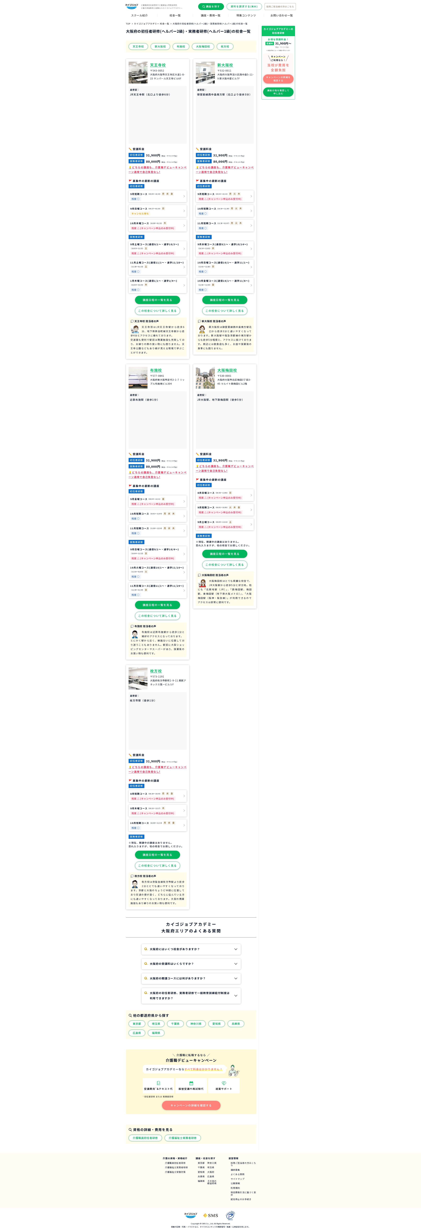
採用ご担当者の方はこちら (280, 6)
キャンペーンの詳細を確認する (191, 1105)
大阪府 (210, 1172)
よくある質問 (238, 1174)
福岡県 (156, 1033)
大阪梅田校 (203, 46)
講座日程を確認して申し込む (278, 92)
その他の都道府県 (212, 1182)
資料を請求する (244, 6)
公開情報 (235, 1183)
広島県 (137, 1033)
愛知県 (216, 1024)
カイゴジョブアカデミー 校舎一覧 (151, 23)
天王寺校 (138, 46)
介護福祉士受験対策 (175, 1172)
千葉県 (175, 1024)
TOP (128, 23)
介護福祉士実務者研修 (183, 1138)
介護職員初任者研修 (145, 1138)
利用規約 (235, 1188)
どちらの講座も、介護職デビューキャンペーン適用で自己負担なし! (158, 170)
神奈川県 (196, 1024)
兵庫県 (236, 1024)
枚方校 (225, 46)
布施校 (181, 46)
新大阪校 (160, 46)
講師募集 (235, 1170)
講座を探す (213, 6)
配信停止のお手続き (241, 1199)
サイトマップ (238, 1179)
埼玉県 (156, 1024)
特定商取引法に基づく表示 (243, 1193)
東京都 (137, 1024)
